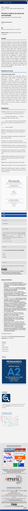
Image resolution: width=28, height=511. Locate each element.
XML (4, 215)
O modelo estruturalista (20, 287)
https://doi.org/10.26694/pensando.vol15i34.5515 (12, 29)
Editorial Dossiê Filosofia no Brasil (11, 317)
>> (11, 333)
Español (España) (5, 347)
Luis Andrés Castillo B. (19, 506)
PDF (4, 213)
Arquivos (7, 7)
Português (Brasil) (5, 349)
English (3, 345)
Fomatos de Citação (8, 241)
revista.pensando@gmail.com (15, 499)
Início (2, 7)
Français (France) (5, 351)
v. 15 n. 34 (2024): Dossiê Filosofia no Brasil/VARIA (12, 8)
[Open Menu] (1, 2)
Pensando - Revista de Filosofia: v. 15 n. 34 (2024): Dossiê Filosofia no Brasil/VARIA (15, 285)
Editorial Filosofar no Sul (9, 322)
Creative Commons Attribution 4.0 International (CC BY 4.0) (14, 502)
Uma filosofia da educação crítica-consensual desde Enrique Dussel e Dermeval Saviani (15, 308)
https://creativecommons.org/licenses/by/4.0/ (12, 273)
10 (9, 333)
